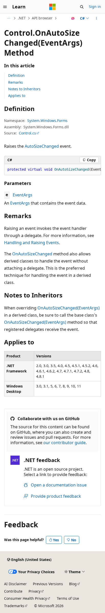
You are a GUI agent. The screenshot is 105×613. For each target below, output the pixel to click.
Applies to (16, 95)
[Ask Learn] (73, 18)
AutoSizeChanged (42, 146)
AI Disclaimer (15, 583)
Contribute (13, 591)
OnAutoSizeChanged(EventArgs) (68, 308)
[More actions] (96, 18)
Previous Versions (48, 583)
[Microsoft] (52, 7)
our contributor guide (64, 442)
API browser (42, 18)
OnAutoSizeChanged (32, 254)
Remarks (15, 82)
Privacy (35, 591)
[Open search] (82, 6)
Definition (16, 75)
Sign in (95, 6)
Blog (73, 583)
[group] (52, 169)
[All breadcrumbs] (8, 18)
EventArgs (22, 195)
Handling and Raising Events (31, 242)
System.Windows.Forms (47, 120)
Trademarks (14, 605)
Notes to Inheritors (24, 88)
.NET (22, 18)
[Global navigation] (5, 6)
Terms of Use (68, 598)
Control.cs (27, 133)
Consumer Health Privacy (25, 598)
